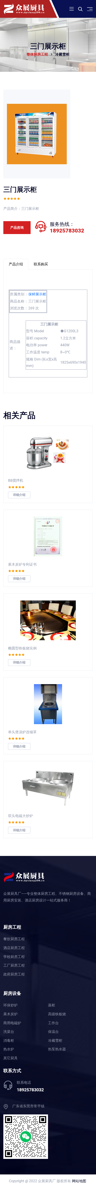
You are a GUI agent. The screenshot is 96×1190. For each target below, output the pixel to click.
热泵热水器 (57, 1049)
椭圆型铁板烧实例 (22, 648)
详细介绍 (19, 495)
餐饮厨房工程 (14, 939)
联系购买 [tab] (41, 264)
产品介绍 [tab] (16, 264)
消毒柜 (8, 1040)
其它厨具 (10, 1058)
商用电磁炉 (12, 1023)
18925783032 (67, 230)
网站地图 (79, 1181)
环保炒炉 (10, 1005)
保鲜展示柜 (37, 294)
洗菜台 (8, 1032)
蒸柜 (51, 1005)
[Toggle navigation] (71, 9)
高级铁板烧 (57, 1014)
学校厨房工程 (14, 957)
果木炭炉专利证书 (22, 564)
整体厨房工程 (37, 54)
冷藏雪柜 (55, 1040)
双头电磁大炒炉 (20, 815)
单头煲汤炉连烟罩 (22, 732)
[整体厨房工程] (29, 9)
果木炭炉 (10, 1014)
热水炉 (8, 1049)
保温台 (53, 1032)
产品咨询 (17, 228)
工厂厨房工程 (14, 965)
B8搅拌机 (15, 480)
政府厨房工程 (14, 974)
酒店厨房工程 (14, 948)
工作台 (53, 1023)
